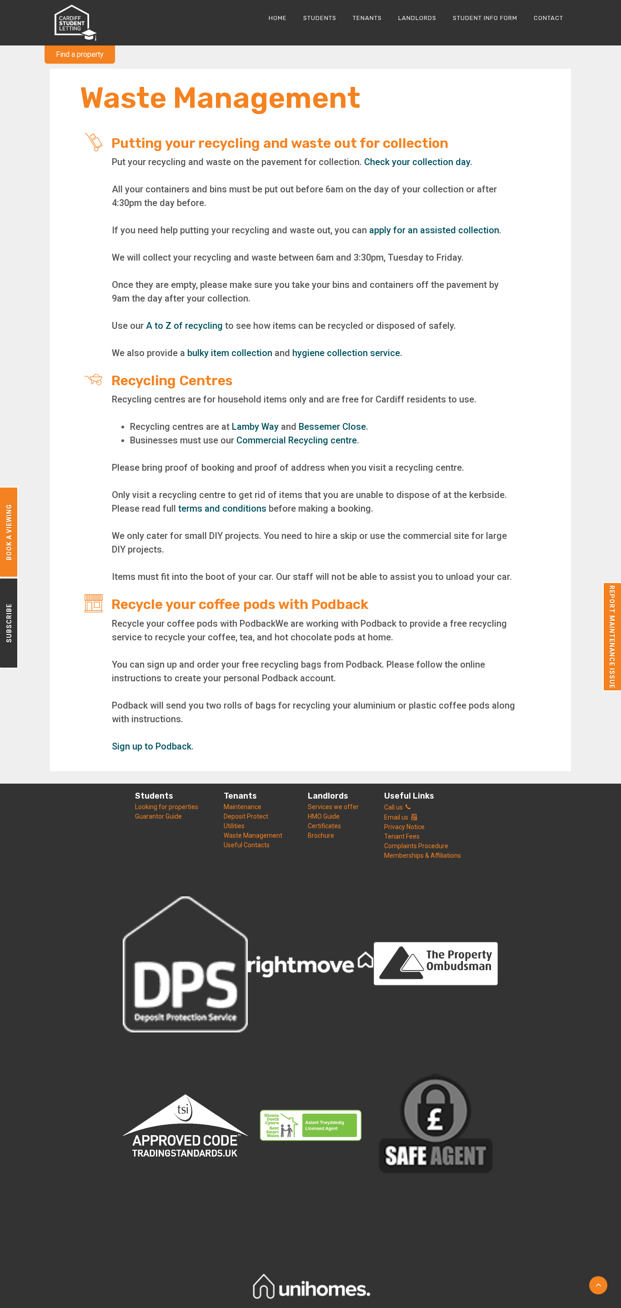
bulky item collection (229, 352)
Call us (395, 807)
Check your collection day (417, 161)
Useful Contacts (247, 845)
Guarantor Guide (158, 816)
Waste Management (253, 835)
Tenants (240, 796)
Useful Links (409, 796)
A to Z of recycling (184, 325)
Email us (397, 817)
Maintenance (242, 806)
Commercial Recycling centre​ (296, 440)
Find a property (80, 54)
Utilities (234, 826)
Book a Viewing (9, 532)
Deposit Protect (246, 816)
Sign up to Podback (151, 746)
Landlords (328, 796)
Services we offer (333, 806)
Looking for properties (166, 806)
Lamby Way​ (255, 426)
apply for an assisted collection (434, 230)
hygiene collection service (346, 352)
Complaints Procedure (416, 846)
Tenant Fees (402, 836)
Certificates (324, 826)
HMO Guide (324, 816)
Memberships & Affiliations (422, 855)
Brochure (321, 835)
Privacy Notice (404, 826)
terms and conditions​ (222, 508)
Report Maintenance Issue (612, 637)
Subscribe (9, 623)
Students (154, 796)
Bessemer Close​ (332, 426)
